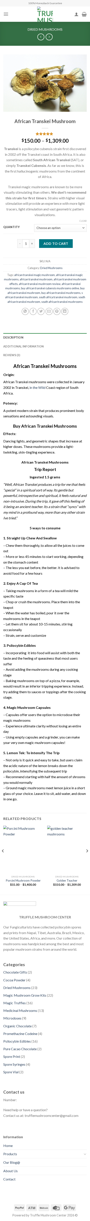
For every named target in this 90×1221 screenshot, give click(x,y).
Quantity (11, 227)
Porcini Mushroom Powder (23, 880)
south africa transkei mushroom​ (58, 297)
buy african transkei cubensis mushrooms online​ (50, 288)
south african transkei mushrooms (62, 301)
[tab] (45, 337)
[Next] (87, 859)
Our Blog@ (11, 1162)
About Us (10, 1171)
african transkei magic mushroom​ (34, 275)
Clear (83, 220)
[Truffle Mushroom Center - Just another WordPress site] (45, 14)
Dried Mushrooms (45, 29)
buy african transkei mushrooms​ (60, 293)
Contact (9, 1179)
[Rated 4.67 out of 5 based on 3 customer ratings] (45, 133)
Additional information (23, 346)
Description (13, 337)
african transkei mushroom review (40, 284)
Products (10, 1154)
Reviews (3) (11, 355)
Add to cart (55, 243)
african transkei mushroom (36, 279)
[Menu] (6, 14)
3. (4, 645)
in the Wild (37, 387)
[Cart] (84, 14)
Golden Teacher (67, 880)
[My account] (76, 14)
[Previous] (3, 859)
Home (8, 1145)
